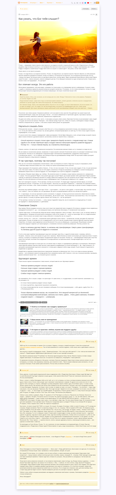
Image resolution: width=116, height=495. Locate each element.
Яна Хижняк (25, 432)
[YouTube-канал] (88, 3)
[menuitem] (33, 2)
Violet (23, 445)
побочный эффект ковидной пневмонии (31, 347)
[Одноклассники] (91, 302)
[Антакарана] (19, 2)
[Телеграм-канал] (85, 3)
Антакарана (24, 2)
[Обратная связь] (77, 3)
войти (51, 483)
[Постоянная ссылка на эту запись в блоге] (96, 14)
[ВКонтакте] (89, 302)
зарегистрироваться (62, 483)
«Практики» (68, 436)
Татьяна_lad (25, 370)
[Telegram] (95, 302)
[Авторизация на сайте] (80, 3)
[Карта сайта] (74, 3)
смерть (22, 302)
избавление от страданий (32, 302)
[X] (93, 302)
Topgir (23, 341)
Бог (40, 302)
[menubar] (46, 2)
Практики (49, 2)
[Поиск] (72, 3)
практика (44, 302)
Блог (41, 2)
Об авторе (33, 2)
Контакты (58, 2)
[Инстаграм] (82, 3)
